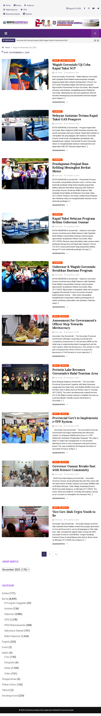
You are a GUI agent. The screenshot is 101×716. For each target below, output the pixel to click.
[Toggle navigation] (6, 33)
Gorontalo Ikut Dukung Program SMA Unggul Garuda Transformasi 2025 (42, 40)
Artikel (5, 593)
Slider (7, 668)
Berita (56, 60)
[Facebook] (84, 8)
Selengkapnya (58, 102)
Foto (7, 656)
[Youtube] (93, 8)
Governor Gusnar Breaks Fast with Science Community (73, 468)
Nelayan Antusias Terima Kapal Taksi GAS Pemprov (75, 117)
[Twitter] (98, 8)
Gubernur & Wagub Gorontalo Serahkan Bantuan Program (73, 268)
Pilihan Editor (9, 684)
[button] (95, 40)
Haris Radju (58, 124)
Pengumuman (9, 679)
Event (5, 647)
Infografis (9, 662)
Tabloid (6, 690)
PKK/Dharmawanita (14, 625)
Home (7, 48)
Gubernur (57, 111)
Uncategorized (10, 695)
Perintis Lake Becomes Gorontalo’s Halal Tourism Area (75, 371)
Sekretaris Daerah (14, 630)
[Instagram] (89, 8)
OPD (6, 619)
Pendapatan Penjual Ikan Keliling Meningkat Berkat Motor (71, 167)
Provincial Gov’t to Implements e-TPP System (75, 420)
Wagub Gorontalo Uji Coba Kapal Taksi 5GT (71, 66)
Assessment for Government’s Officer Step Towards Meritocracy (74, 324)
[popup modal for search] (95, 33)
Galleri (5, 652)
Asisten (8, 608)
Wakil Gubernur (67, 60)
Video (7, 673)
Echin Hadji (58, 73)
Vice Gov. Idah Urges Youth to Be (73, 513)
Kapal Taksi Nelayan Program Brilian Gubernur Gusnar (73, 220)
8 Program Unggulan (15, 603)
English (64, 316)
